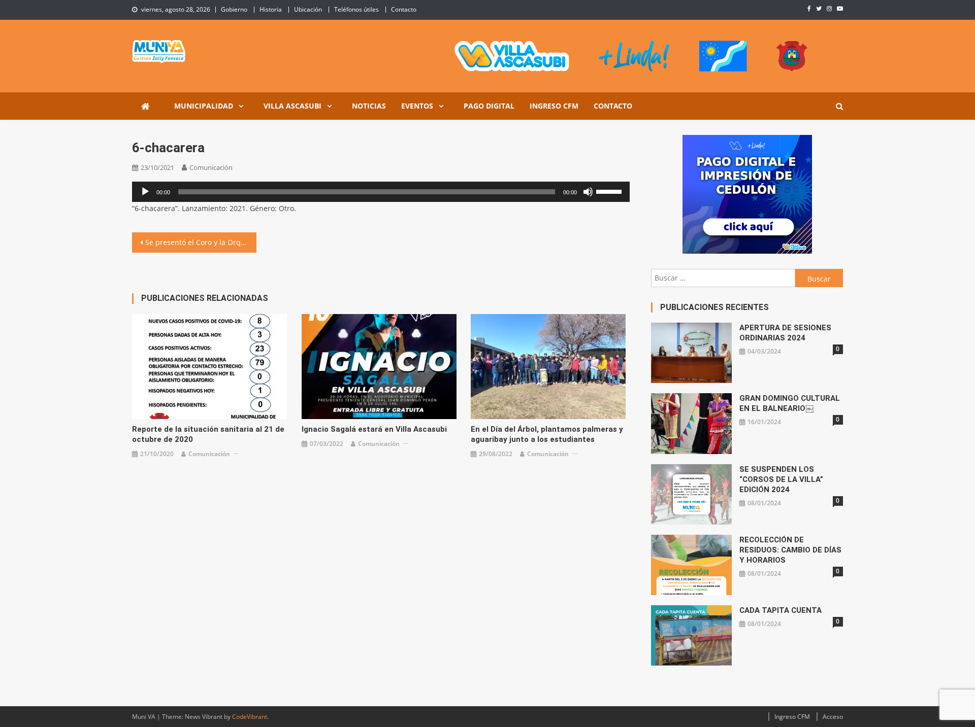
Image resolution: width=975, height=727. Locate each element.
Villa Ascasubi (292, 106)
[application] (381, 192)
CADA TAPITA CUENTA (780, 610)
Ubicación (308, 9)
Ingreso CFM (554, 106)
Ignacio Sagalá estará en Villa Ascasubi (374, 429)
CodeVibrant (249, 716)
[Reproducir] (145, 192)
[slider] (610, 191)
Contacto (403, 9)
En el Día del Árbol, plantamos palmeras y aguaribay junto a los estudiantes (547, 434)
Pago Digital (489, 106)
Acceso (833, 716)
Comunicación (211, 167)
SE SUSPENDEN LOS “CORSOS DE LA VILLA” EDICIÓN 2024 (781, 479)
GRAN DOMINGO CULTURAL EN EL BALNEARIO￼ (789, 403)
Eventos (417, 106)
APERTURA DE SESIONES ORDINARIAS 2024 (785, 332)
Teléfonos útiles (356, 9)
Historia (270, 9)
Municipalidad (203, 106)
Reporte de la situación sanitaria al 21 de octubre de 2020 (208, 434)
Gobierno (234, 9)
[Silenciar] (588, 192)
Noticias (369, 106)
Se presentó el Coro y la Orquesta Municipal (200, 242)
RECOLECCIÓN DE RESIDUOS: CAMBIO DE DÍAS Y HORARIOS (790, 550)
